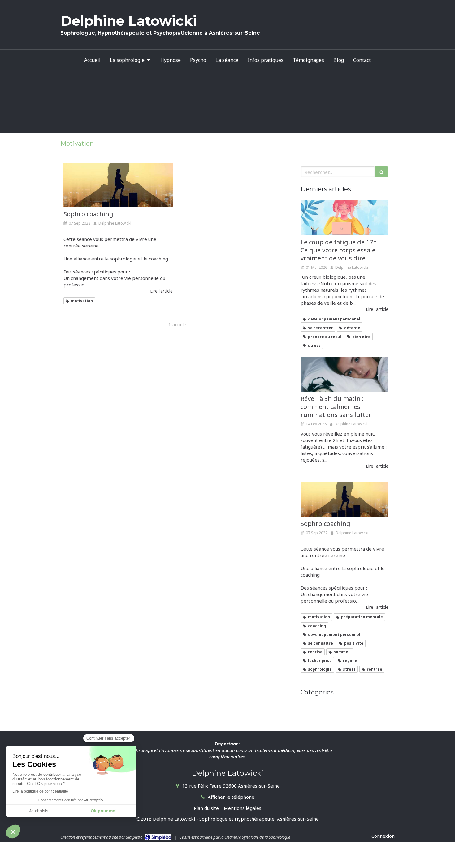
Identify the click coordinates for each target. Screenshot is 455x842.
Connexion (383, 836)
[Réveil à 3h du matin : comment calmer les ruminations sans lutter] (344, 374)
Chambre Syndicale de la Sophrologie (257, 837)
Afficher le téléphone (231, 797)
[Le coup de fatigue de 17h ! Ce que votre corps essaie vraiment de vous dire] (344, 217)
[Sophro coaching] (118, 185)
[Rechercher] (381, 171)
